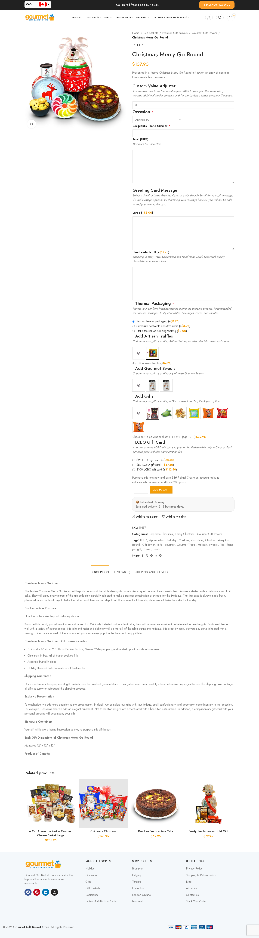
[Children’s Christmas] (103, 803)
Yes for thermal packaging (158, 321)
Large (142, 213)
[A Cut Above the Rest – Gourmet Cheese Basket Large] (50, 803)
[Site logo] (40, 17)
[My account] (209, 17)
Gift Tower (148, 545)
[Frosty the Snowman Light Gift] (208, 803)
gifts (159, 545)
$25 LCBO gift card (155, 460)
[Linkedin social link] (156, 555)
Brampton (137, 869)
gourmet (169, 545)
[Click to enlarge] (31, 124)
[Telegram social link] (160, 555)
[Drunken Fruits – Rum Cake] (155, 803)
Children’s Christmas (103, 831)
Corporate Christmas (161, 534)
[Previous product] (134, 45)
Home (135, 33)
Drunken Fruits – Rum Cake (155, 831)
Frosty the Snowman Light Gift (208, 831)
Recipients (91, 895)
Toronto (136, 882)
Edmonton (138, 888)
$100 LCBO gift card (156, 470)
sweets (213, 545)
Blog (189, 882)
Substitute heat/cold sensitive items (163, 326)
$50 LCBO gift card (155, 465)
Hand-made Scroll (150, 252)
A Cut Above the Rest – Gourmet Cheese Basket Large (50, 833)
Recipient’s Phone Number (151, 126)
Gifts (88, 882)
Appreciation (156, 540)
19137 (143, 540)
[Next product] (143, 45)
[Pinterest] (36, 892)
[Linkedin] (45, 892)
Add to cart (161, 489)
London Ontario (141, 895)
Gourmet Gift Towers (204, 33)
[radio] (138, 353)
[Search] (219, 17)
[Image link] (43, 864)
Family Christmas (185, 534)
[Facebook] (28, 892)
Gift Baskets (151, 33)
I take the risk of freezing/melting (162, 331)
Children (184, 540)
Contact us (192, 895)
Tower (147, 549)
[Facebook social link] (142, 555)
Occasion (91, 875)
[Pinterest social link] (151, 555)
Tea (222, 545)
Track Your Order (196, 901)
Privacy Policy (194, 869)
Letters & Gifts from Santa (100, 901)
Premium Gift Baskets (175, 33)
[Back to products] (138, 45)
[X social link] (147, 555)
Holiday (202, 545)
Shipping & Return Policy (201, 875)
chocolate (197, 540)
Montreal (137, 901)
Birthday (171, 540)
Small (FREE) (140, 139)
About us (191, 888)
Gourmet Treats (186, 545)
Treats (156, 549)
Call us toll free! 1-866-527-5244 (137, 5)
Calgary (136, 875)
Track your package (217, 5)
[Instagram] (54, 892)
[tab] (100, 570)
